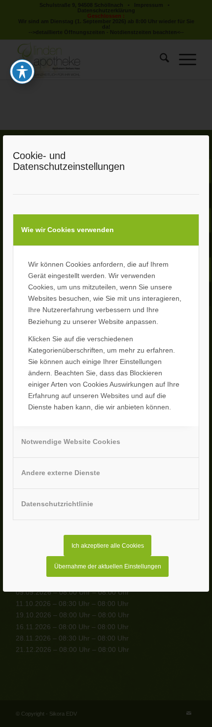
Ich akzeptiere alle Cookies (107, 545)
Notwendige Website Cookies (70, 441)
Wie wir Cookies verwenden (67, 230)
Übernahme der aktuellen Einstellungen (107, 566)
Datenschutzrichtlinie (57, 504)
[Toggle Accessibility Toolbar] (22, 71)
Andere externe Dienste (60, 473)
